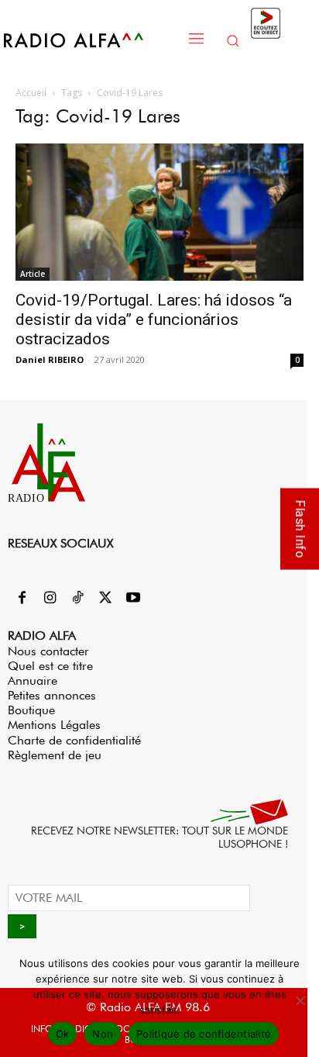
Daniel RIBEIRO (49, 359)
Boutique (31, 710)
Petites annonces (52, 695)
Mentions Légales (54, 724)
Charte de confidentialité (74, 740)
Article (32, 273)
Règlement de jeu (54, 755)
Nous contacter (48, 651)
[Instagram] (49, 599)
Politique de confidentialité (203, 1034)
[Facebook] (22, 599)
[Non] (299, 1000)
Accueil (30, 92)
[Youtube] (133, 599)
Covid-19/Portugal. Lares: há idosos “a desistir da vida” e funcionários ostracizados (153, 319)
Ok (63, 1034)
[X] (105, 599)
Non (102, 1034)
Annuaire (32, 680)
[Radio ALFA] (90, 40)
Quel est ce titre (50, 665)
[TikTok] (77, 599)
